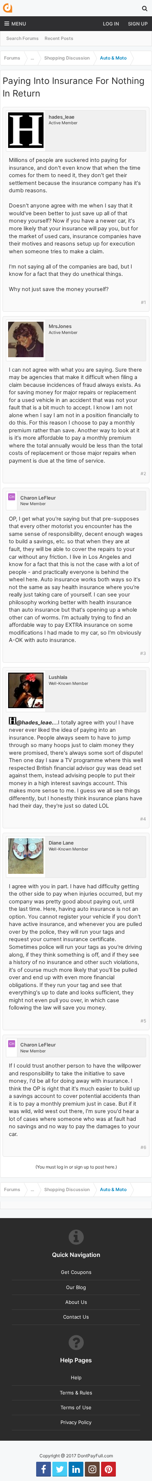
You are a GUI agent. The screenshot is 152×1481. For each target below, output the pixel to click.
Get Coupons (76, 1272)
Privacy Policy (76, 1422)
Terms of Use (76, 1407)
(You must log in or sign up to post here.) (76, 1167)
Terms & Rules (76, 1393)
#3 (143, 653)
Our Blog (76, 1287)
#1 (143, 302)
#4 (143, 819)
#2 (143, 473)
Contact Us (76, 1317)
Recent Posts (59, 38)
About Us (76, 1302)
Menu (18, 24)
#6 (143, 1147)
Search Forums (22, 38)
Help (76, 1377)
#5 (143, 1021)
